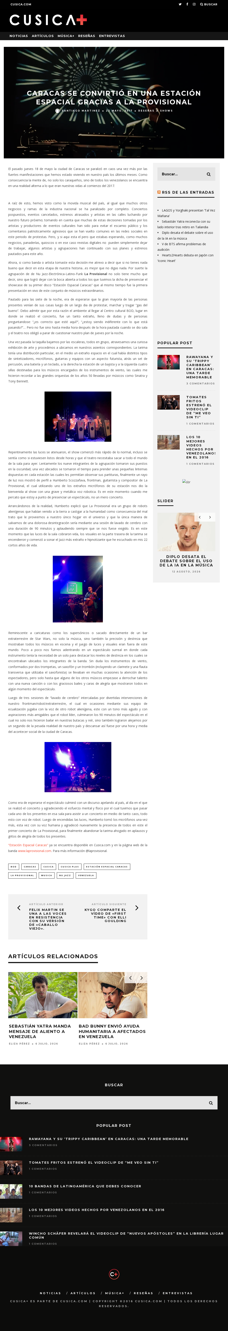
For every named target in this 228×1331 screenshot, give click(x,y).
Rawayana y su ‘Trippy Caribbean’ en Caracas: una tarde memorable (200, 367)
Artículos (43, 36)
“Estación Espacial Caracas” (28, 845)
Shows (166, 110)
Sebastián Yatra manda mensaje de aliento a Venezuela (40, 1031)
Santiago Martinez (81, 110)
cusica (48, 866)
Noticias (19, 36)
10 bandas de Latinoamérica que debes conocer (85, 1186)
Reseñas (86, 36)
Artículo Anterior (46, 904)
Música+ (66, 36)
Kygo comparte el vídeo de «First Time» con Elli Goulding (105, 915)
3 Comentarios (200, 383)
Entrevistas (112, 36)
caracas (30, 866)
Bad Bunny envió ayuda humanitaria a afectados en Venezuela (112, 1031)
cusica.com (20, 4)
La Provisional (22, 875)
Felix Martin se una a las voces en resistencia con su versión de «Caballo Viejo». (48, 919)
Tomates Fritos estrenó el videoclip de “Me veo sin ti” (199, 407)
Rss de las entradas (188, 192)
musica (46, 875)
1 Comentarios (200, 423)
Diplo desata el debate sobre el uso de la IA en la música (186, 561)
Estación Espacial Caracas (107, 866)
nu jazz (65, 875)
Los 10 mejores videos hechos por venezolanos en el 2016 (201, 447)
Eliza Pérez (19, 1043)
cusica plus (70, 866)
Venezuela (86, 875)
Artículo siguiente (109, 904)
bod (14, 866)
